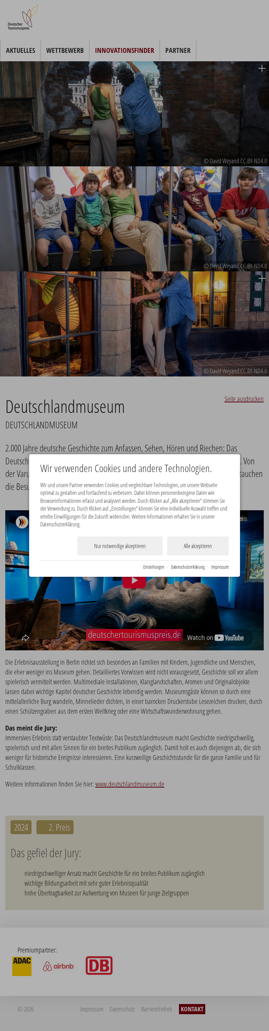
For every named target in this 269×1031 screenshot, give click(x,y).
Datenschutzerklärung (188, 566)
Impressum (220, 566)
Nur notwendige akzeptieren (120, 546)
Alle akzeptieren (198, 546)
